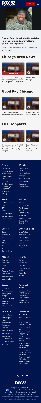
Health (22, 256)
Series (5, 285)
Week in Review (7, 291)
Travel (4, 205)
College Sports (7, 251)
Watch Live (30, 4)
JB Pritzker (22, 215)
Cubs (3, 240)
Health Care (23, 273)
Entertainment (26, 228)
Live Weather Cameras (23, 169)
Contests (5, 328)
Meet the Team (7, 330)
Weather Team (24, 178)
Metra (4, 211)
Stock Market (7, 279)
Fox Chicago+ (24, 237)
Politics (22, 199)
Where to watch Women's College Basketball (25, 352)
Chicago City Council (23, 222)
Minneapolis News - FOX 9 (24, 301)
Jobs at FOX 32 (7, 333)
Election (21, 202)
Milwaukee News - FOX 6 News (25, 292)
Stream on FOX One (24, 313)
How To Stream (8, 315)
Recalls (21, 276)
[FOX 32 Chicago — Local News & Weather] (8, 3)
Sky (3, 248)
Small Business (7, 276)
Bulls (3, 237)
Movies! (21, 243)
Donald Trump (24, 213)
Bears (4, 232)
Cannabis (22, 265)
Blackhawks (6, 235)
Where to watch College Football (25, 323)
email (27, 375)
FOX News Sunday (6, 192)
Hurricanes (23, 184)
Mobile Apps (6, 317)
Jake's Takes (23, 232)
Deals (4, 265)
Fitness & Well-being (24, 269)
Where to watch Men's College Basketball (24, 345)
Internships (6, 336)
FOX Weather (23, 187)
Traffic (5, 199)
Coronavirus (23, 263)
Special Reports (7, 184)
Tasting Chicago (8, 298)
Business (5, 260)
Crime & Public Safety (7, 177)
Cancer (21, 260)
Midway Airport (7, 216)
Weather (23, 165)
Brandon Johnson (25, 218)
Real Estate (6, 274)
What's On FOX (24, 235)
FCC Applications (8, 341)
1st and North (7, 288)
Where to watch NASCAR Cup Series (24, 334)
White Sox (5, 243)
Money (5, 256)
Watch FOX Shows (23, 246)
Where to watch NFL (24, 318)
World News (6, 174)
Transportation (7, 202)
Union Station (7, 219)
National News (7, 171)
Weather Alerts (24, 173)
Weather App (23, 181)
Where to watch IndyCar (24, 340)
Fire (3, 245)
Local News (6, 168)
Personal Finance (8, 271)
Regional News (23, 286)
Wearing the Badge (6, 294)
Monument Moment (6, 302)
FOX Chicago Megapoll (6, 188)
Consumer (5, 263)
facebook (14, 375)
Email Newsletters (6, 321)
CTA (3, 208)
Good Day (5, 181)
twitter (22, 375)
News (5, 165)
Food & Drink (24, 240)
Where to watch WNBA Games (24, 358)
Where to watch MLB (24, 328)
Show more (7, 50)
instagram (18, 375)
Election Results (24, 205)
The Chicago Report (23, 209)
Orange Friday (7, 306)
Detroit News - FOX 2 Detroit (24, 297)
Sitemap (5, 344)
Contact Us (6, 325)
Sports (5, 228)
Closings (22, 176)
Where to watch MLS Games (24, 363)
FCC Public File (7, 339)
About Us (6, 311)
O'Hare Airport (7, 213)
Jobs (3, 268)
